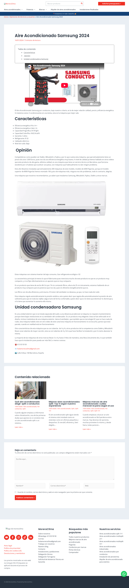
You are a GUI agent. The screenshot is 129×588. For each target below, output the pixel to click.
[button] (111, 3)
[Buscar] (82, 4)
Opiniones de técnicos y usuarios (22, 17)
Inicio (6, 17)
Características (29, 52)
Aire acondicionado (43, 537)
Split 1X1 (58, 537)
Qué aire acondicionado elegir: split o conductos (20, 395)
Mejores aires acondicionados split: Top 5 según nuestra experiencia (64, 534)
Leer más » (19, 456)
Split (16, 412)
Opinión (27, 56)
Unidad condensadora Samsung (36, 59)
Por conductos (19, 410)
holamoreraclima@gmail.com (28, 349)
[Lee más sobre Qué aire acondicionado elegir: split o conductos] (20, 384)
